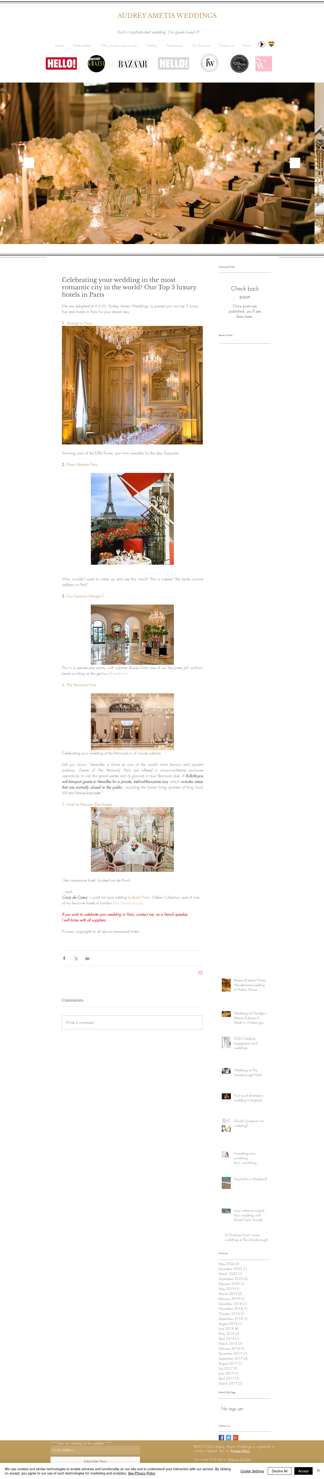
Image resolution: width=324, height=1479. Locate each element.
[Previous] (29, 163)
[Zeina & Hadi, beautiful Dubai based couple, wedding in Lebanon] (160, 234)
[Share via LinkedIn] (87, 958)
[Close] (318, 1471)
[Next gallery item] (197, 385)
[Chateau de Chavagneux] (172, 234)
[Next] (295, 163)
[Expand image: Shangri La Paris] (132, 385)
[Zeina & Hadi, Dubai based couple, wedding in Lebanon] (164, 234)
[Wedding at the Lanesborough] (168, 234)
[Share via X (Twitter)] (76, 958)
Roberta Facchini (239, 1459)
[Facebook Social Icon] (221, 1437)
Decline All (279, 1471)
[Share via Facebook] (64, 958)
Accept (303, 1471)
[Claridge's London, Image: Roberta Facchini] (151, 234)
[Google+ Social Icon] (235, 1437)
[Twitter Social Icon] (228, 1437)
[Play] (262, 44)
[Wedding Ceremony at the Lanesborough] (155, 234)
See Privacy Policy (141, 1473)
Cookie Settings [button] (252, 1471)
